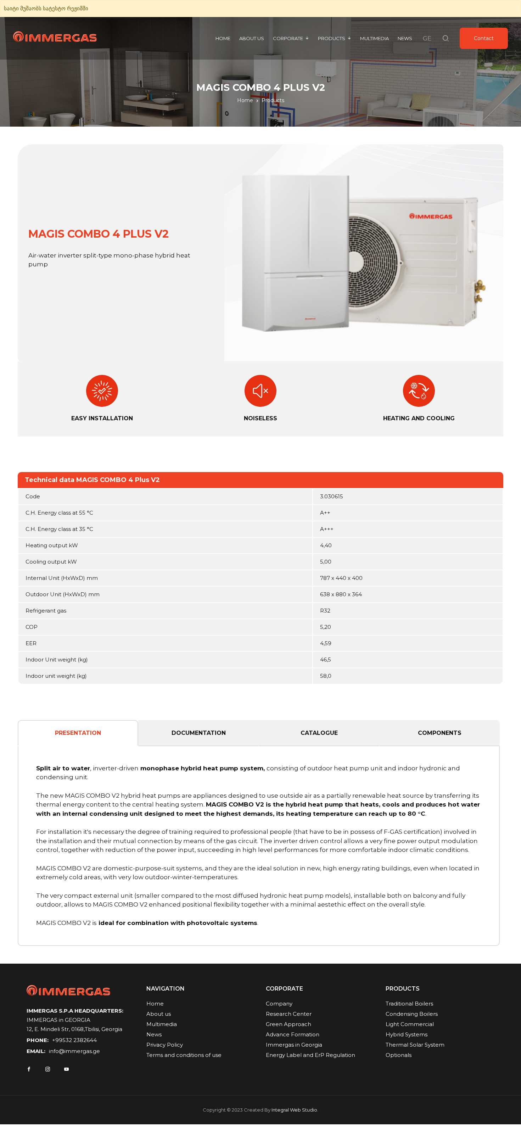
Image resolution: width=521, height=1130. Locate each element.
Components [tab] (439, 733)
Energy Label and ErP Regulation (310, 1055)
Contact (484, 38)
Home (222, 38)
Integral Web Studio (294, 1110)
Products (331, 38)
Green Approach (288, 1024)
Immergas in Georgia (294, 1044)
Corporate (288, 38)
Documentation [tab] (199, 733)
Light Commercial (410, 1024)
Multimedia (374, 38)
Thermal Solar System (415, 1044)
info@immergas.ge (74, 1051)
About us (251, 38)
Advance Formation (292, 1034)
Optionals (398, 1055)
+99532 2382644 (74, 1040)
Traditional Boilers (409, 1003)
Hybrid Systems (406, 1034)
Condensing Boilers (412, 1013)
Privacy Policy (164, 1044)
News (405, 38)
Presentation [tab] (78, 733)
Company (279, 1003)
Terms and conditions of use (184, 1055)
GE (427, 38)
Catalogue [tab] (319, 733)
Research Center (289, 1013)
